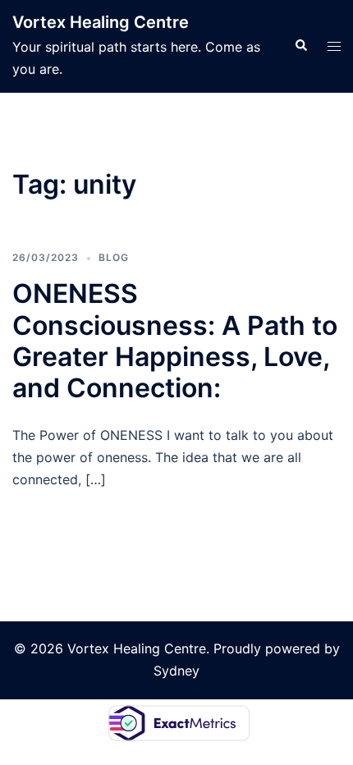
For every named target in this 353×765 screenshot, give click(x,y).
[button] (300, 46)
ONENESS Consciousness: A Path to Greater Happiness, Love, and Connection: (174, 340)
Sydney (176, 670)
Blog (114, 257)
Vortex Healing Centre (100, 22)
